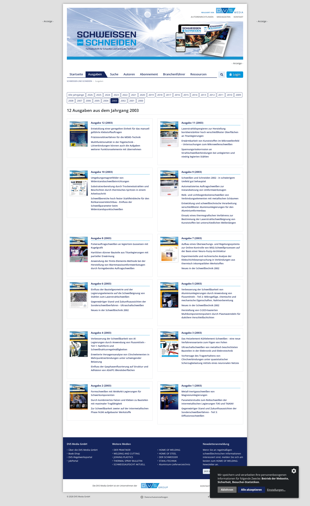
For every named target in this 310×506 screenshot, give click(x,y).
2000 (140, 100)
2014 (194, 94)
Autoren (129, 74)
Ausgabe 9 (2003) (191, 171)
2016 (177, 94)
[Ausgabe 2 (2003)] (79, 397)
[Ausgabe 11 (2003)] (169, 134)
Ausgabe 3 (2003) (191, 332)
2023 (116, 94)
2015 (186, 94)
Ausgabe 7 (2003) (191, 238)
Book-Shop (74, 453)
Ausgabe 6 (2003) (101, 283)
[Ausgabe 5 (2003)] (169, 295)
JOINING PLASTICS (123, 457)
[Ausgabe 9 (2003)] (169, 183)
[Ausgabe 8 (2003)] (79, 250)
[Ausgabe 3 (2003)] (169, 344)
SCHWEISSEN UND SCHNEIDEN (79, 81)
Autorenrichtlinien (202, 16)
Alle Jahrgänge (76, 94)
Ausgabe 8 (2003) (101, 238)
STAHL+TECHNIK (168, 460)
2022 (125, 94)
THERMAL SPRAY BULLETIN (128, 460)
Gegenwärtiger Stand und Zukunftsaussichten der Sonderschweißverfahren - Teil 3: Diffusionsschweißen (209, 412)
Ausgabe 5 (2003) (191, 283)
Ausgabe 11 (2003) (192, 122)
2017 (168, 94)
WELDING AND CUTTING (127, 453)
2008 (70, 100)
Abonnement (149, 74)
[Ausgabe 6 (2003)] (79, 295)
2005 (97, 100)
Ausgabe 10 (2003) (102, 171)
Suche (114, 74)
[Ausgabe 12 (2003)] (79, 134)
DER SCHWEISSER (168, 457)
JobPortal (73, 460)
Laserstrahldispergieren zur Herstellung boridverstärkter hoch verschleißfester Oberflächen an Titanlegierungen (209, 132)
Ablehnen (227, 489)
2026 (90, 94)
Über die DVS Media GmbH (83, 449)
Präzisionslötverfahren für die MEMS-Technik (116, 137)
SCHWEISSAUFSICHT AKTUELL (129, 464)
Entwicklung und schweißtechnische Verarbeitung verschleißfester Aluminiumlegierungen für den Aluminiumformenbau (209, 207)
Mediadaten (223, 16)
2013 (203, 94)
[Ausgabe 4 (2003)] (79, 344)
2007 (79, 100)
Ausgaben (95, 74)
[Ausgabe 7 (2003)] (169, 250)
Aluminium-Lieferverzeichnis (174, 464)
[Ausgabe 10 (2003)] (79, 183)
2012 (212, 94)
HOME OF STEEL (167, 453)
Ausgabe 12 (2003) (102, 122)
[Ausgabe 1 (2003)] (169, 397)
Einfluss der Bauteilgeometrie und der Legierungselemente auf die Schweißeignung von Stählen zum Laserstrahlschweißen (118, 293)
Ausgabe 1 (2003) (191, 385)
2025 (98, 94)
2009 (238, 94)
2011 (220, 94)
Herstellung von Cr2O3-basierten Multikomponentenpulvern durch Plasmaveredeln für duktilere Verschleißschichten (210, 314)
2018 (159, 94)
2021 (133, 94)
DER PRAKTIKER (122, 449)
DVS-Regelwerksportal (80, 457)
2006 (88, 100)
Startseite (76, 74)
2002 (123, 100)
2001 (131, 100)
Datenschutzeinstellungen (156, 497)
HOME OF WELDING (169, 449)
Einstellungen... (276, 490)
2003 (114, 100)
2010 (229, 94)
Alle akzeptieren (251, 489)
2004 (105, 100)
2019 (151, 94)
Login (236, 74)
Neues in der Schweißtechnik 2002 (200, 268)
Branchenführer (174, 74)
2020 (142, 94)
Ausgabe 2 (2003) (101, 385)
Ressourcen (198, 74)
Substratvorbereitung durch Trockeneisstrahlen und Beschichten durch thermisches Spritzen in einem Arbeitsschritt (120, 190)
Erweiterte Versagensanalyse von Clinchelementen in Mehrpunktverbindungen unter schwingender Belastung (120, 358)
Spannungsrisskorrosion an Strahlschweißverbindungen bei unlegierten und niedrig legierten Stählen (208, 153)
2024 (107, 94)
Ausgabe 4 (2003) (101, 332)
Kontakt (238, 16)
